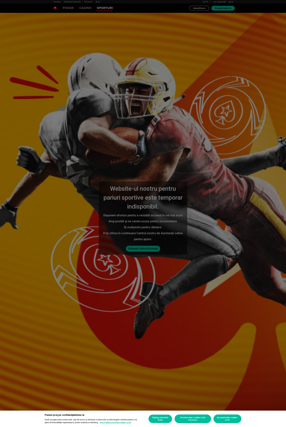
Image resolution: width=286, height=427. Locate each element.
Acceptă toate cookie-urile (227, 418)
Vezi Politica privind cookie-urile (115, 422)
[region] (143, 419)
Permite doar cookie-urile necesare (192, 418)
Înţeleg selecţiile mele (160, 418)
